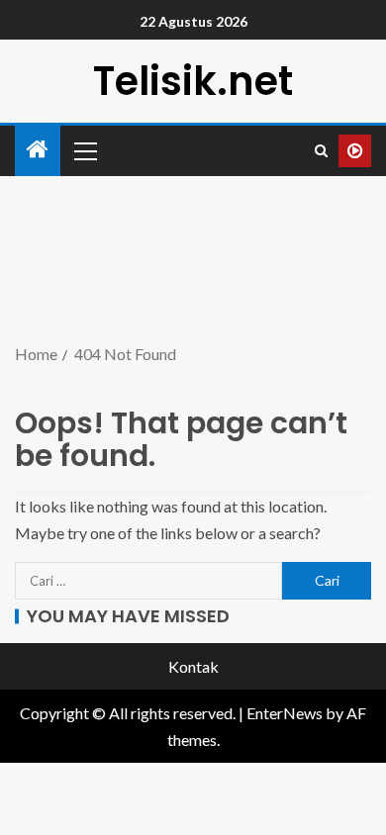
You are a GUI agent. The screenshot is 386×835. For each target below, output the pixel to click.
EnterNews (284, 712)
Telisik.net (193, 81)
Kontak (193, 666)
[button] (84, 150)
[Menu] (84, 150)
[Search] (321, 151)
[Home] (37, 150)
